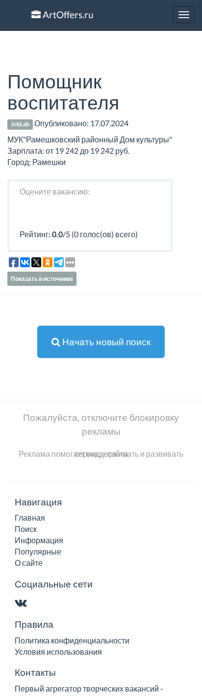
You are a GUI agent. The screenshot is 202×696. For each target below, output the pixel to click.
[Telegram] (40, 603)
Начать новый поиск (105, 341)
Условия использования (58, 651)
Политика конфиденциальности (72, 640)
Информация (39, 540)
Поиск (26, 528)
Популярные (38, 551)
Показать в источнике (42, 278)
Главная (30, 517)
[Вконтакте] (23, 603)
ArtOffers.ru (67, 14)
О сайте (29, 562)
